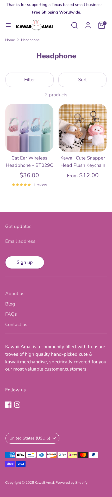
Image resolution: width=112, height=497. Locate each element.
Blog (10, 304)
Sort (82, 80)
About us (14, 293)
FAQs (11, 314)
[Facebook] (8, 405)
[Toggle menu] (8, 25)
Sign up (25, 262)
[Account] (88, 24)
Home (10, 39)
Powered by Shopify (71, 482)
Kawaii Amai (44, 482)
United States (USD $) (29, 438)
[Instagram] (17, 405)
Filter (29, 80)
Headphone (30, 39)
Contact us (16, 324)
